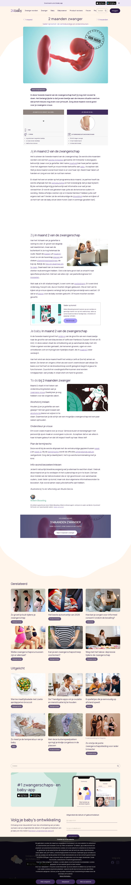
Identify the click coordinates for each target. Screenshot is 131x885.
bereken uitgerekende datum (41, 831)
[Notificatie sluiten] (118, 3)
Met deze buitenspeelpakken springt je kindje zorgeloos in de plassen (63, 742)
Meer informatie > (65, 876)
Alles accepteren (85, 882)
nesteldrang (79, 283)
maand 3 (84, 349)
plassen (56, 257)
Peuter (89, 706)
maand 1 (57, 254)
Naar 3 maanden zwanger (65, 533)
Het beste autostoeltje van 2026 (64, 614)
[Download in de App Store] (101, 3)
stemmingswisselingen (47, 260)
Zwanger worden (31, 11)
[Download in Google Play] (111, 3)
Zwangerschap (16, 622)
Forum (88, 11)
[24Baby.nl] (16, 10)
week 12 (38, 451)
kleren (41, 293)
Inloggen (115, 11)
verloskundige (57, 183)
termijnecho (53, 451)
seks (82, 166)
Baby (53, 11)
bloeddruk (77, 196)
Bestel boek (70, 321)
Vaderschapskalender (38, 90)
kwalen (47, 254)
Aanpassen (65, 882)
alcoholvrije (35, 413)
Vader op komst (59, 507)
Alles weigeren (45, 882)
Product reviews (76, 11)
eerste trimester (55, 160)
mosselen (34, 277)
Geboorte (90, 622)
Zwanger (44, 11)
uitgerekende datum (84, 451)
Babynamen (62, 11)
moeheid (73, 163)
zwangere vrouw (37, 392)
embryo (61, 336)
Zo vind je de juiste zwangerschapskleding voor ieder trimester (102, 746)
